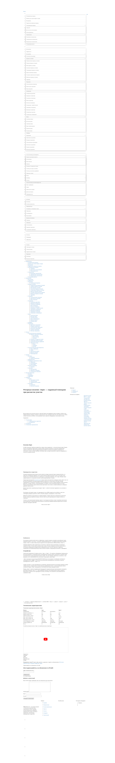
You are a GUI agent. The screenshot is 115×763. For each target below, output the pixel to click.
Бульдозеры (28, 54)
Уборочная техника (29, 173)
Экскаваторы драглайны (30, 93)
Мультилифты (29, 215)
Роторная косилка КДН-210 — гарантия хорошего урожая (87, 402)
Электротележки (29, 249)
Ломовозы (28, 220)
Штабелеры (28, 256)
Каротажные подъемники (30, 137)
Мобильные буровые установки (32, 77)
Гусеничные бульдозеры (30, 56)
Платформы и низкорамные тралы (32, 208)
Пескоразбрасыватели (30, 44)
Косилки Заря (29, 419)
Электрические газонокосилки (31, 39)
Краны (27, 116)
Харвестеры (28, 239)
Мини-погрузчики (29, 88)
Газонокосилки (29, 34)
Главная (27, 0)
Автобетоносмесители (30, 204)
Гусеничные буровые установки (32, 67)
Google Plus (37, 663)
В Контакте (61, 662)
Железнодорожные (29, 32)
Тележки (27, 244)
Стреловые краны (29, 123)
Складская (29, 242)
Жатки (27, 175)
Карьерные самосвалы (30, 227)
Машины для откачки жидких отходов (33, 18)
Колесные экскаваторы (30, 102)
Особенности (31, 422)
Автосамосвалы (29, 224)
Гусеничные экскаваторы (30, 98)
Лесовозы (28, 234)
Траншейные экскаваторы (31, 107)
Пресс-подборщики (29, 184)
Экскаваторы (28, 91)
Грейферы (28, 133)
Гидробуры (28, 79)
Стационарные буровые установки (32, 70)
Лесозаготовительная (32, 232)
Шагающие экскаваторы (30, 109)
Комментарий (26, 691)
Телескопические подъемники (31, 142)
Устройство (28, 423)
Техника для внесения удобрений (32, 170)
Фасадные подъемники (30, 140)
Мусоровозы (28, 20)
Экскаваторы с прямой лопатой (32, 105)
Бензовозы (28, 201)
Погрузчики (28, 81)
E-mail (24, 696)
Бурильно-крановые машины (31, 72)
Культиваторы (28, 159)
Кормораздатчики (29, 194)
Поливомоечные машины (30, 16)
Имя (24, 693)
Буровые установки (29, 58)
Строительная (30, 46)
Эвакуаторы (28, 211)
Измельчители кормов (30, 189)
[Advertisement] (45, 434)
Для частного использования (31, 30)
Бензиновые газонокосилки (31, 37)
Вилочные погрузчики (30, 258)
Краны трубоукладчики (30, 126)
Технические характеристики (32, 424)
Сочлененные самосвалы (31, 229)
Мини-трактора (29, 161)
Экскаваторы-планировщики (31, 114)
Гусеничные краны (29, 119)
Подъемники (28, 135)
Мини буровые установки (30, 65)
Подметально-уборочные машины (32, 23)
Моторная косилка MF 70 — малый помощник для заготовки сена (87, 397)
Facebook (32, 663)
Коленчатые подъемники (30, 144)
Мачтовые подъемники (30, 149)
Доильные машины (29, 191)
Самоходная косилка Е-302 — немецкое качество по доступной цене (87, 417)
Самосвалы (28, 222)
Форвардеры (28, 237)
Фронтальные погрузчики (30, 86)
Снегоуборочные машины (31, 25)
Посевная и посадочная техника (32, 166)
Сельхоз (29, 152)
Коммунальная (30, 13)
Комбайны (28, 177)
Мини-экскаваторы (29, 100)
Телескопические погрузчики (31, 84)
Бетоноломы (28, 49)
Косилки (27, 180)
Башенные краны (29, 128)
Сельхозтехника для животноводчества (33, 182)
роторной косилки (37, 480)
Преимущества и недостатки (34, 421)
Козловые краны (29, 130)
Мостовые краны (29, 121)
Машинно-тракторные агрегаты (31, 157)
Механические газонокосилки (31, 41)
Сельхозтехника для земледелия (32, 154)
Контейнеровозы (29, 213)
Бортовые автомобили (30, 218)
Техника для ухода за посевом (32, 168)
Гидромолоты (28, 51)
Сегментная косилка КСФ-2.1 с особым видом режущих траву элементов (87, 412)
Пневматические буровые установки (33, 60)
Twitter (41, 663)
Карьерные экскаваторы (30, 95)
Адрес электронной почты (28, 670)
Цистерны (28, 199)
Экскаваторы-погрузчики (30, 112)
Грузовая (29, 196)
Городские (28, 27)
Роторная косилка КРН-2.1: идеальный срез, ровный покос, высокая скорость (87, 423)
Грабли (27, 187)
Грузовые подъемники (30, 147)
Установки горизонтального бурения (32, 74)
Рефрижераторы (29, 206)
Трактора (28, 163)
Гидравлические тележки (30, 251)
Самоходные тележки (30, 247)
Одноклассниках (26, 663)
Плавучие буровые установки (31, 63)
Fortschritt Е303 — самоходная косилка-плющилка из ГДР (87, 407)
